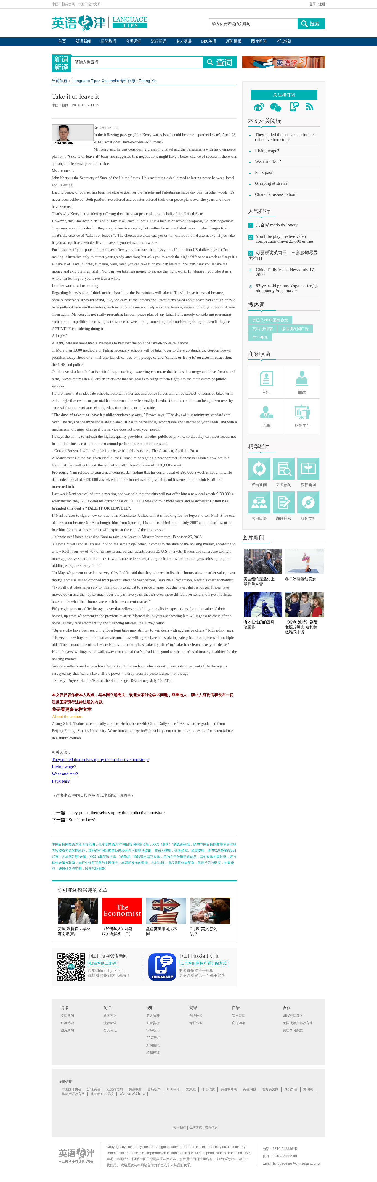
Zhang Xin (148, 80)
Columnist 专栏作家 (119, 80)
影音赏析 (308, 518)
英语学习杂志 (293, 1030)
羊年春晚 (260, 337)
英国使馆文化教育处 (298, 1023)
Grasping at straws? (272, 183)
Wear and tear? (65, 774)
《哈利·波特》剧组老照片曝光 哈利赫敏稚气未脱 (301, 627)
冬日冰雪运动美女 (300, 579)
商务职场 (259, 354)
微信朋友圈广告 (295, 328)
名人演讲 (184, 41)
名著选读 (67, 1023)
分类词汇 (133, 41)
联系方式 (195, 1128)
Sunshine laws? (82, 819)
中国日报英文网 (63, 4)
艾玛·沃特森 (262, 328)
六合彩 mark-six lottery (277, 225)
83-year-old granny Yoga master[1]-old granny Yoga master (287, 288)
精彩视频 (153, 1053)
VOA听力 (153, 1030)
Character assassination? (276, 194)
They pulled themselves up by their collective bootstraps (100, 759)
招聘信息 (211, 1128)
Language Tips (85, 80)
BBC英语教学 (293, 1015)
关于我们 (179, 1128)
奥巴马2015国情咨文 (270, 320)
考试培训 (284, 41)
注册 (321, 4)
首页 (62, 41)
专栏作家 (196, 1023)
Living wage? (64, 766)
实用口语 (259, 518)
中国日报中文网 (89, 4)
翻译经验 (283, 518)
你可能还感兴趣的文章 (82, 890)
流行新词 (158, 41)
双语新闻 (83, 41)
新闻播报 (233, 41)
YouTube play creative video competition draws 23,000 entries (285, 239)
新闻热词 (108, 41)
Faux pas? (61, 781)
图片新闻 (259, 41)
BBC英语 (208, 41)
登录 (312, 4)
